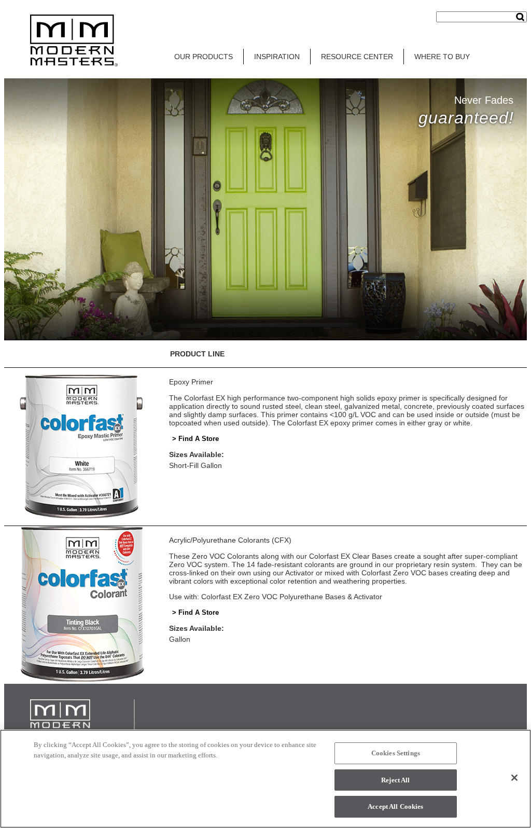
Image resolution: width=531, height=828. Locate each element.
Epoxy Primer (191, 382)
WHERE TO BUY (442, 56)
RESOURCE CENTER (357, 56)
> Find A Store (195, 439)
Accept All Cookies (395, 806)
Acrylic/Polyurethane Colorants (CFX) (230, 540)
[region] (265, 778)
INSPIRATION (277, 56)
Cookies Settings (395, 753)
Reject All (395, 780)
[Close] (514, 777)
